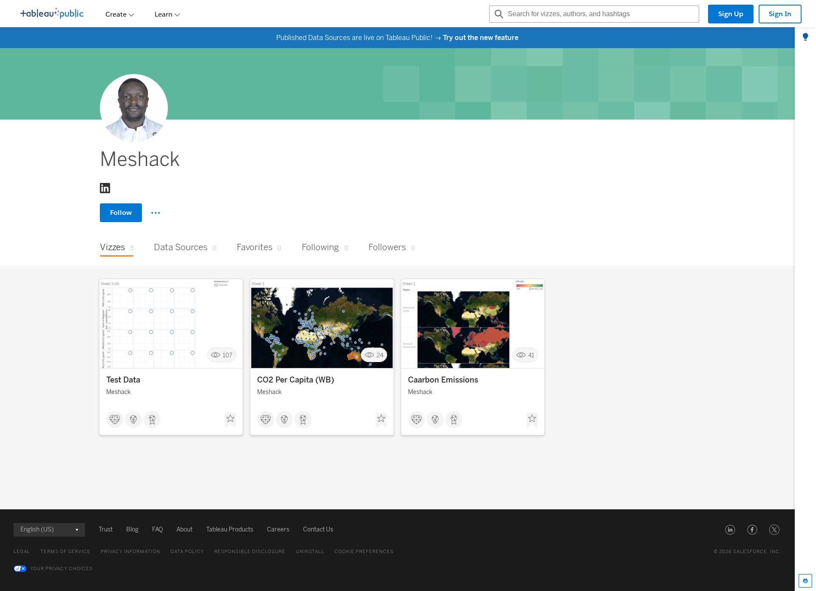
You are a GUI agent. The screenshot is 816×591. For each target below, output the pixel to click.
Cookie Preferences (364, 551)
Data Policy (187, 551)
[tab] (805, 37)
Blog (132, 529)
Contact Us (318, 529)
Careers (278, 529)
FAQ (157, 529)
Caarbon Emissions (443, 380)
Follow (121, 212)
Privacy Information (130, 551)
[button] (730, 530)
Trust (106, 529)
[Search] (497, 14)
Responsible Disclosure (250, 551)
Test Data (123, 380)
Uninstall (310, 551)
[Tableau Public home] (51, 14)
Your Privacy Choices (61, 568)
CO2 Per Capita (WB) (295, 380)
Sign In (780, 13)
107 (227, 355)
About (184, 529)
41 (531, 355)
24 (380, 355)
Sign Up (730, 13)
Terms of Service (65, 551)
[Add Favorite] (230, 420)
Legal (22, 551)
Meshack (118, 392)
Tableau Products (229, 529)
